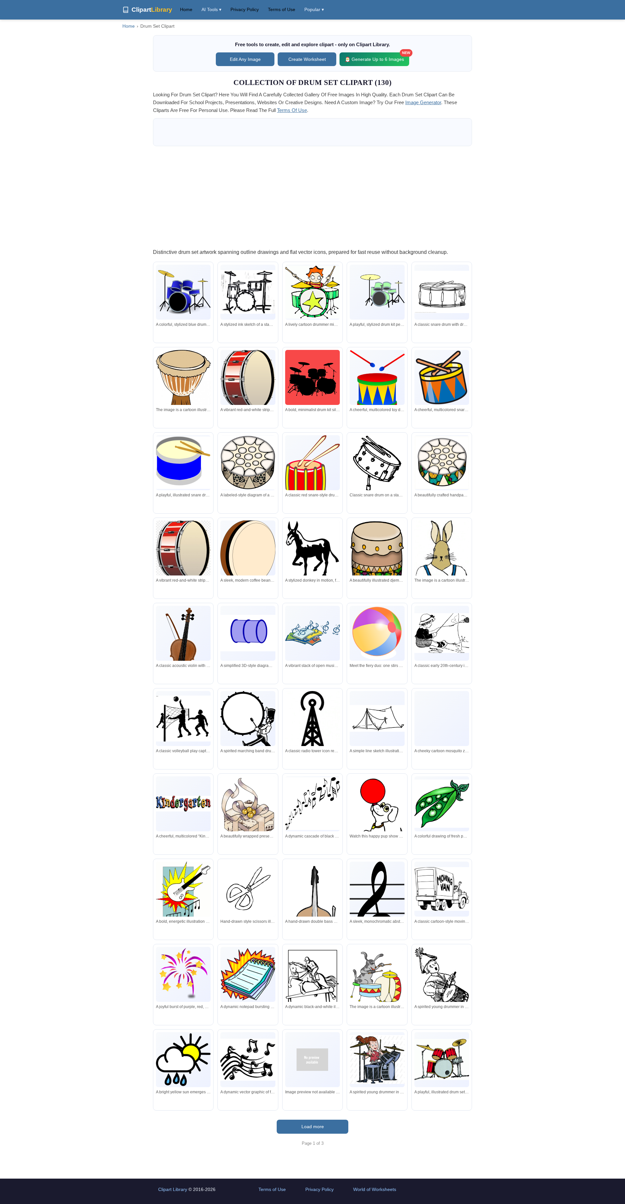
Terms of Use (281, 9)
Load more (312, 1126)
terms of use (292, 110)
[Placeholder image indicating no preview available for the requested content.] (312, 1059)
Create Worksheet (307, 59)
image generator (423, 102)
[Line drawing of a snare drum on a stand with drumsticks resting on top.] (377, 482)
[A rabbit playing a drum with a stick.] (377, 977)
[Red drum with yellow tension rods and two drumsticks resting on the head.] (312, 467)
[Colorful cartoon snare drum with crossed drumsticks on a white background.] (441, 377)
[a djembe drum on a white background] (183, 387)
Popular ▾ (314, 9)
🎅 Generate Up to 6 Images (377, 57)
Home (186, 9)
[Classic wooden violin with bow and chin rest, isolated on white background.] (183, 652)
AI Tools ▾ (211, 9)
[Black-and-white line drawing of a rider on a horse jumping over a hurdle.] (312, 982)
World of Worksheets (374, 1189)
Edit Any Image (245, 59)
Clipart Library (172, 1189)
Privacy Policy (244, 9)
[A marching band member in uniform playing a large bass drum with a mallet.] (247, 723)
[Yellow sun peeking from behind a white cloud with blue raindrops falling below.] (183, 1059)
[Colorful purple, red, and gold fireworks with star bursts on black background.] (183, 974)
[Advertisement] (312, 196)
